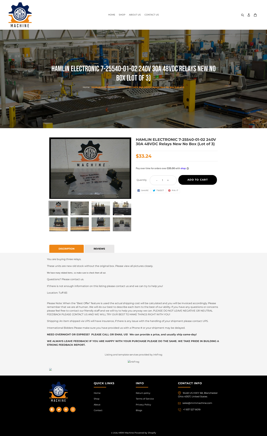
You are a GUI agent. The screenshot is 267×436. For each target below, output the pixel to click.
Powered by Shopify (145, 432)
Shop (96, 398)
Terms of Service (145, 398)
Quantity (142, 179)
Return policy (143, 393)
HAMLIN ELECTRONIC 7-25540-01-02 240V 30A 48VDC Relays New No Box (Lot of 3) (137, 87)
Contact (98, 410)
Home (86, 87)
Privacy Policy (143, 404)
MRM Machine (126, 432)
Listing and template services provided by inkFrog (133, 354)
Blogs (139, 410)
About (97, 404)
